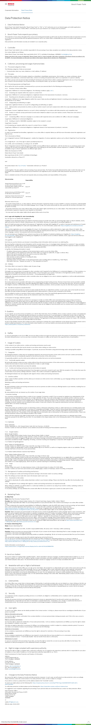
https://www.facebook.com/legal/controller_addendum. (20, 508)
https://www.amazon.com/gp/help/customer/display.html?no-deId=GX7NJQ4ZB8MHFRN (29, 546)
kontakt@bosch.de (66, 54)
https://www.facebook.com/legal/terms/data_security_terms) (22, 509)
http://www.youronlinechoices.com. (40, 541)
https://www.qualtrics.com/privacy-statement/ (17, 324)
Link (51, 90)
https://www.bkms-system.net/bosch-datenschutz (54, 686)
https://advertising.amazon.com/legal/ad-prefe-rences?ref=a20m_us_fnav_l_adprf (27, 540)
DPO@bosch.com (13, 702)
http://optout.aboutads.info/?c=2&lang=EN (16, 541)
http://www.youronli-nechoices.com (26, 521)
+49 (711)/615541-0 (15, 666)
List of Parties (22, 165)
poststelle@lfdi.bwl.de (15, 669)
